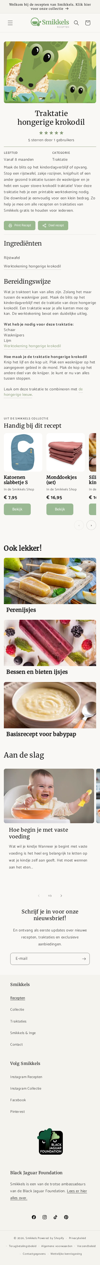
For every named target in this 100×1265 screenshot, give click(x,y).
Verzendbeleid (86, 1246)
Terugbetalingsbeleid (23, 1246)
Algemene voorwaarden (56, 1246)
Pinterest (17, 1112)
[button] (10, 23)
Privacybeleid (77, 1238)
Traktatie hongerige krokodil (51, 118)
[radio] (41, 133)
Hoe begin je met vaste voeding (38, 833)
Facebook (18, 1100)
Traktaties (18, 1022)
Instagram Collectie (25, 1089)
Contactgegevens (34, 1254)
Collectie (17, 1010)
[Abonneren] (83, 959)
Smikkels (31, 1238)
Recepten (17, 998)
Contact (16, 1045)
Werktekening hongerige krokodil (32, 266)
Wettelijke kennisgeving (66, 1254)
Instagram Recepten (26, 1077)
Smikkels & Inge (23, 1033)
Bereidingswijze (27, 281)
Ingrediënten (23, 243)
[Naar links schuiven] (38, 895)
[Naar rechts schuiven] (61, 895)
